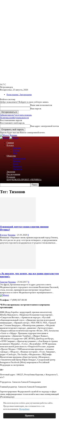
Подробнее (24, 409)
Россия (16, 150)
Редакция (11, 177)
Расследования (13, 174)
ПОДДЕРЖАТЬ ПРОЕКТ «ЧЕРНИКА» (24, 179)
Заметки (4, 282)
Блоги (15, 163)
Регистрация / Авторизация (19, 94)
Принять (29, 415)
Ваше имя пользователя (41, 105)
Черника (11, 235)
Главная (10, 142)
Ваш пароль (35, 108)
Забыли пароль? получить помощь (16, 115)
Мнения (16, 161)
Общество (11, 156)
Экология (11, 171)
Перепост (17, 166)
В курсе (10, 145)
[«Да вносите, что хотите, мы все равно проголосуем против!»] (18, 268)
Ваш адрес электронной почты (44, 126)
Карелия (17, 148)
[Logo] (5, 138)
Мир (15, 153)
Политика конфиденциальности (14, 117)
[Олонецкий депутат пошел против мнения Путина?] (18, 221)
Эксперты (17, 169)
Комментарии (19, 158)
